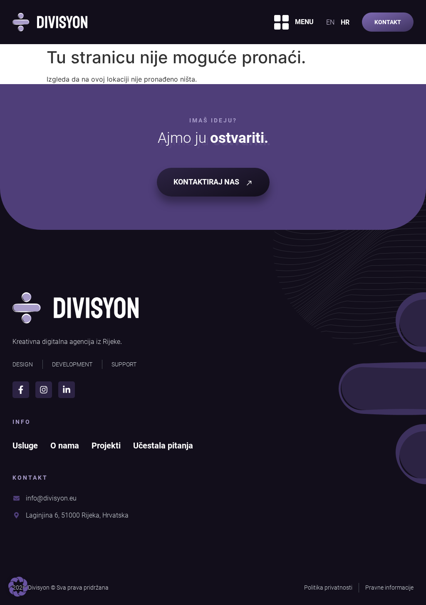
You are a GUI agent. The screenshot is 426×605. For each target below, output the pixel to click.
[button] (18, 586)
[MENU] (281, 22)
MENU (304, 22)
